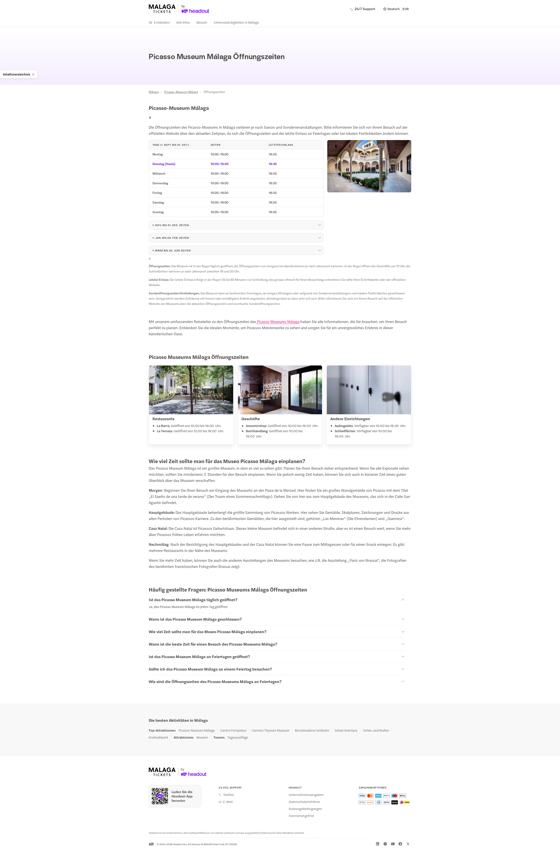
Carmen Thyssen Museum (270, 730)
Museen (202, 737)
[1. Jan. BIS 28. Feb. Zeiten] (319, 237)
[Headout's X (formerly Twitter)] (408, 844)
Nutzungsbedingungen (305, 808)
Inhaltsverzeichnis (16, 74)
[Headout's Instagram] (385, 844)
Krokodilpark (158, 737)
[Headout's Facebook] (400, 844)
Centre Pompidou (233, 730)
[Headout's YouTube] (393, 844)
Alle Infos (183, 22)
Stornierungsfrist (301, 815)
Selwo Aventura (346, 730)
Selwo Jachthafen (376, 730)
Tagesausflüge (238, 737)
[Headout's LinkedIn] (377, 844)
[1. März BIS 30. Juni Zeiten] (319, 250)
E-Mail (228, 801)
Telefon (228, 794)
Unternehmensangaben (306, 794)
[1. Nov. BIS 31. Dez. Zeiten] (319, 225)
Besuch (201, 22)
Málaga (154, 91)
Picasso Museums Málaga (278, 321)
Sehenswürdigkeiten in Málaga (236, 22)
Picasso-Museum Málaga (181, 91)
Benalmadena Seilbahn (312, 730)
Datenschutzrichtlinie (304, 801)
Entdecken (162, 22)
